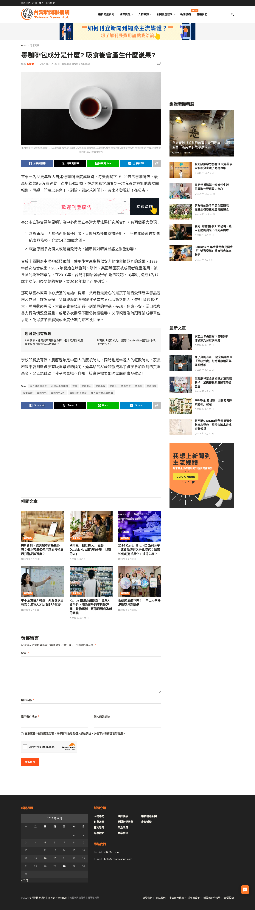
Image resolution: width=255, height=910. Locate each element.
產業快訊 (125, 14)
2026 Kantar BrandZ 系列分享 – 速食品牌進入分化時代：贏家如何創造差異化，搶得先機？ (139, 549)
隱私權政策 (194, 897)
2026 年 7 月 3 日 (31, 610)
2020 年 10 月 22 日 (205, 214)
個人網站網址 (102, 716)
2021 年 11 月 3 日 (205, 173)
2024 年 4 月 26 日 (50, 63)
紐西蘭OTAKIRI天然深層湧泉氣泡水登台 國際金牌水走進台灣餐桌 (213, 424)
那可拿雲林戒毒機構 (102, 393)
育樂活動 (146, 821)
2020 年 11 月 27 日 (205, 194)
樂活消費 (123, 827)
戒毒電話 (28, 393)
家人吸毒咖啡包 (38, 386)
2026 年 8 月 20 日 (205, 345)
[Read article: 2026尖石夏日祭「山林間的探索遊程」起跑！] (181, 406)
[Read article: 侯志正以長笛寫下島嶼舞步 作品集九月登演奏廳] (181, 342)
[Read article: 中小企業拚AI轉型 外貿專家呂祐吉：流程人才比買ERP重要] (42, 581)
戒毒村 (138, 386)
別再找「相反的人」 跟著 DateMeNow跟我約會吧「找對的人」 (90, 549)
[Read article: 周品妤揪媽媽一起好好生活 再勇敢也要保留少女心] (181, 191)
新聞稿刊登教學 (211, 897)
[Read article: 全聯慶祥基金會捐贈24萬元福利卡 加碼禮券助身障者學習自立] (181, 385)
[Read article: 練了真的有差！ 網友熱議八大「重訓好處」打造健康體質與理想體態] (181, 363)
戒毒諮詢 (151, 386)
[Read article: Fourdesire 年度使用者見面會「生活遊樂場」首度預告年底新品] (181, 253)
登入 (41, 3)
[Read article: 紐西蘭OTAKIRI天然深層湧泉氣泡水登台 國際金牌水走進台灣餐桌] (181, 427)
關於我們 (25, 3)
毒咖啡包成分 (58, 393)
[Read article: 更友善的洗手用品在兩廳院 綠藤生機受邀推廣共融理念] (181, 212)
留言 (25, 653)
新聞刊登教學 (165, 14)
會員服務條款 (176, 897)
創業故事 (99, 821)
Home (24, 45)
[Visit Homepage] (45, 14)
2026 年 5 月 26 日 (205, 235)
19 (45, 858)
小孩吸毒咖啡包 (59, 386)
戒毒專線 (100, 386)
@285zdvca (111, 852)
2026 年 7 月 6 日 (182, 152)
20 (54, 858)
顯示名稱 (27, 700)
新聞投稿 (185, 13)
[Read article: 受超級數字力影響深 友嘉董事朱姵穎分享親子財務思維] (181, 170)
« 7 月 (24, 880)
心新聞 (30, 63)
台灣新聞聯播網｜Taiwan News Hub (48, 898)
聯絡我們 (202, 14)
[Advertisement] (91, 453)
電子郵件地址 (30, 716)
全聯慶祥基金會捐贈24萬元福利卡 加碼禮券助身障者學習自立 (213, 382)
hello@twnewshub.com (118, 858)
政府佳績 (123, 816)
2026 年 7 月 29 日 (128, 559)
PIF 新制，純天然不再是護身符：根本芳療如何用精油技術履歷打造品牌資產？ (42, 549)
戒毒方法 (126, 386)
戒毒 (74, 386)
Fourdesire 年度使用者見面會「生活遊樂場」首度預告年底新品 (214, 250)
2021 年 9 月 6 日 (204, 260)
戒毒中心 (86, 386)
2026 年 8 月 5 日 (79, 559)
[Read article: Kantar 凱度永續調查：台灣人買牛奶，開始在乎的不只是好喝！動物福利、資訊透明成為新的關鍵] (91, 581)
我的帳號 (50, 3)
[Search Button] (232, 14)
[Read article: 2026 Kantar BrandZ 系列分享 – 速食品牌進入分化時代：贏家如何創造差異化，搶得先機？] (139, 526)
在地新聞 (99, 827)
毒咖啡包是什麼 (78, 393)
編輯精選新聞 (106, 14)
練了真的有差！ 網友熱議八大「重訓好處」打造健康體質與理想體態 (213, 360)
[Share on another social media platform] (157, 163)
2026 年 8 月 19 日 (31, 559)
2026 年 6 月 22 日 (80, 618)
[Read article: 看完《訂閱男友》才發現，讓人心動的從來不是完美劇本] (181, 232)
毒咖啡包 (42, 393)
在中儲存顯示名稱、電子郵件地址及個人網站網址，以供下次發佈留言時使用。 (75, 733)
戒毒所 (113, 386)
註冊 (34, 3)
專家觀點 (34, 45)
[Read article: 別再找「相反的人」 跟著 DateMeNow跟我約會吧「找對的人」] (91, 526)
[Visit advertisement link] (127, 31)
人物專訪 (143, 14)
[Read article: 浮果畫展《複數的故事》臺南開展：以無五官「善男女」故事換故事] (202, 133)
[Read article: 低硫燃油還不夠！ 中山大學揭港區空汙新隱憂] (139, 581)
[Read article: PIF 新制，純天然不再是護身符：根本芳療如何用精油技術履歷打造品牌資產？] (42, 526)
